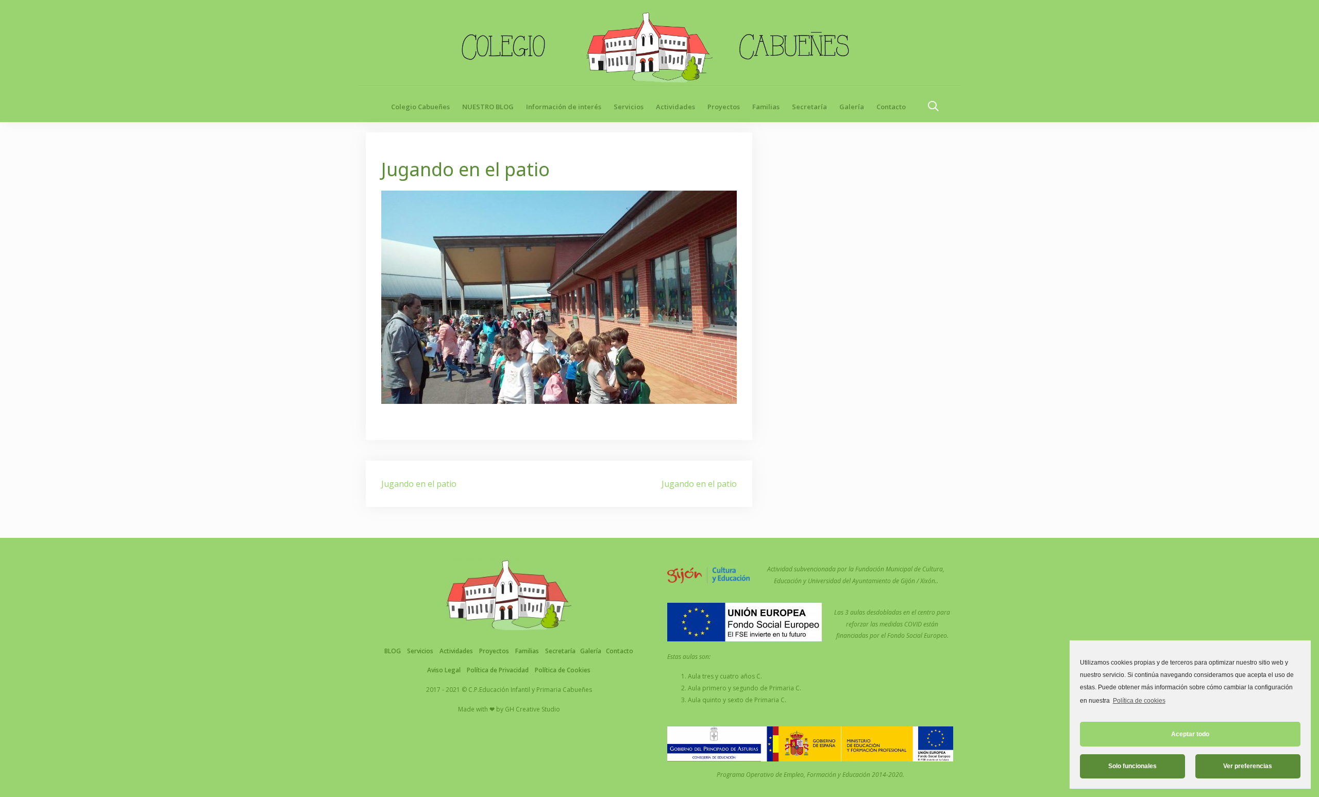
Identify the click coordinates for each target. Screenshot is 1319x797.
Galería (851, 106)
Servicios (629, 106)
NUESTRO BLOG (488, 106)
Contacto (891, 106)
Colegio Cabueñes (420, 106)
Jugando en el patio (418, 483)
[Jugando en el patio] (559, 296)
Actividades (675, 106)
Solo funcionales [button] (1132, 766)
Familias (766, 106)
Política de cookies (1139, 700)
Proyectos (723, 106)
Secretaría (809, 106)
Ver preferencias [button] (1247, 766)
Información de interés (563, 106)
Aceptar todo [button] (1190, 734)
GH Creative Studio (532, 709)
